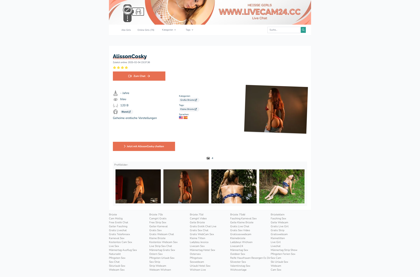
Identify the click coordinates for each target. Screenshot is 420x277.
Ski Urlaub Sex (279, 262)
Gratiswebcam (279, 234)
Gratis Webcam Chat (161, 234)
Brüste (113, 214)
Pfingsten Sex (117, 258)
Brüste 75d (196, 214)
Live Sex (114, 246)
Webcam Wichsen (160, 270)
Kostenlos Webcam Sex (163, 242)
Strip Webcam (157, 266)
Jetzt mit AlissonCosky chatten (145, 146)
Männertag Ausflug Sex (123, 250)
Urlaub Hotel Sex (200, 266)
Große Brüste (187, 100)
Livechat (276, 246)
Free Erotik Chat (118, 222)
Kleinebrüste (237, 238)
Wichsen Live (198, 270)
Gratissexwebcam (240, 234)
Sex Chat (114, 262)
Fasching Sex (278, 218)
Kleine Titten (197, 238)
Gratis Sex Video (240, 230)
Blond (125, 111)
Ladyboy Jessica (199, 242)
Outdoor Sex (237, 254)
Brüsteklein (277, 214)
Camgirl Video (198, 218)
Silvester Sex (238, 262)
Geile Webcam (279, 222)
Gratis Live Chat (239, 226)
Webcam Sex (117, 270)
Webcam (276, 266)
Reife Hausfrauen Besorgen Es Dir (250, 258)
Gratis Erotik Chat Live (203, 226)
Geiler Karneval (158, 226)
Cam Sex (276, 270)
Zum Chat (139, 76)
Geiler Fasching (118, 226)
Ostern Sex (156, 254)
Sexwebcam (197, 262)
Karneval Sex (116, 238)
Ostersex (195, 254)
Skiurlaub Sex (117, 266)
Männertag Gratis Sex (162, 250)
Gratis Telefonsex (119, 234)
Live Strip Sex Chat (160, 246)
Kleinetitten (278, 238)
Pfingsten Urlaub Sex (161, 258)
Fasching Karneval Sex (243, 218)
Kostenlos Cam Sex (120, 242)
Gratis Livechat (118, 230)
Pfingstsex (196, 258)
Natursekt (115, 254)
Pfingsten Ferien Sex (283, 254)
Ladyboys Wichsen (241, 242)
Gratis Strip (277, 230)
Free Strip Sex (157, 222)
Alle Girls (126, 30)
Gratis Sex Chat (199, 230)
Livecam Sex (197, 246)
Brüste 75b (156, 214)
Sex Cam (276, 258)
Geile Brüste (197, 222)
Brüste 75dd (237, 214)
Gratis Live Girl (280, 226)
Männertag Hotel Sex (202, 250)
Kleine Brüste (187, 109)
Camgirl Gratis (158, 218)
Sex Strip (154, 262)
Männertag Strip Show (284, 250)
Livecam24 (236, 246)
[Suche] (303, 30)
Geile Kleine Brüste (241, 222)
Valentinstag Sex (240, 266)
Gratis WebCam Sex (202, 234)
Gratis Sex (155, 230)
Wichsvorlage (238, 270)
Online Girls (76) (145, 30)
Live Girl (276, 242)
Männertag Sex (239, 250)
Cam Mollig (116, 218)
